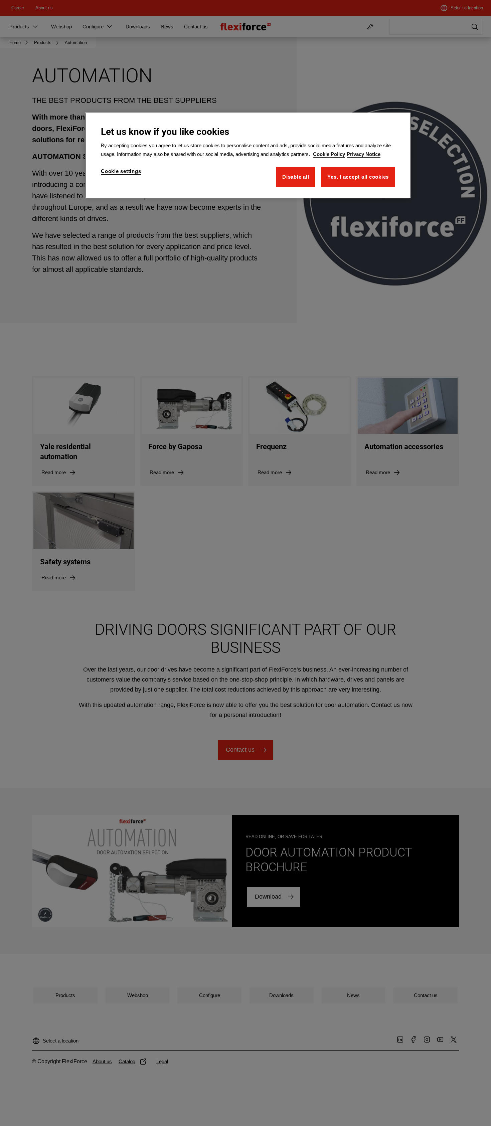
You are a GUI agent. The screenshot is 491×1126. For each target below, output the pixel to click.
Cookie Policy (329, 154)
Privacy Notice (363, 154)
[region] (248, 155)
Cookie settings (121, 171)
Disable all (295, 177)
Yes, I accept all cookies (358, 177)
